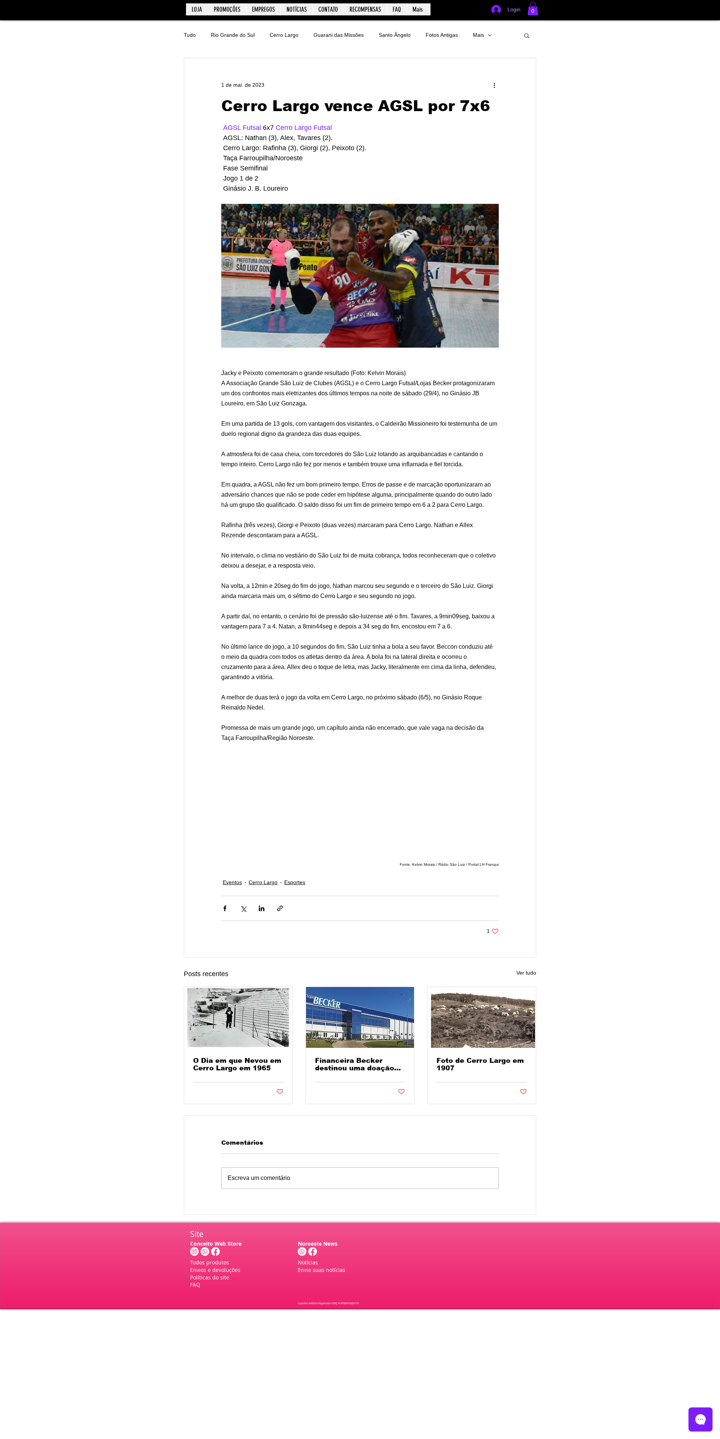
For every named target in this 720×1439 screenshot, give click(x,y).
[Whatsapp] (205, 1251)
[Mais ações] (494, 85)
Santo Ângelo (395, 35)
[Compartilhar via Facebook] (224, 908)
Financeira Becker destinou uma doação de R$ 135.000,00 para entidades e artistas (356, 1064)
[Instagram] (194, 1251)
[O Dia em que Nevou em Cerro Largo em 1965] (238, 1017)
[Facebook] (215, 1251)
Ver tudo (526, 973)
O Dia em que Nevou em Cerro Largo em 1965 (237, 1064)
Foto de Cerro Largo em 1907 (480, 1064)
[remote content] (360, 800)
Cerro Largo (284, 35)
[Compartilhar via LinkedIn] (261, 908)
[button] (532, 8)
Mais (478, 35)
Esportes (294, 882)
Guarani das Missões (339, 35)
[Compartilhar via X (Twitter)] (243, 908)
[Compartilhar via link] (280, 908)
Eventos (232, 882)
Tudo (190, 35)
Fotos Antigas (442, 35)
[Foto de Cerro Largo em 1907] (482, 1017)
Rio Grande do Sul (233, 35)
